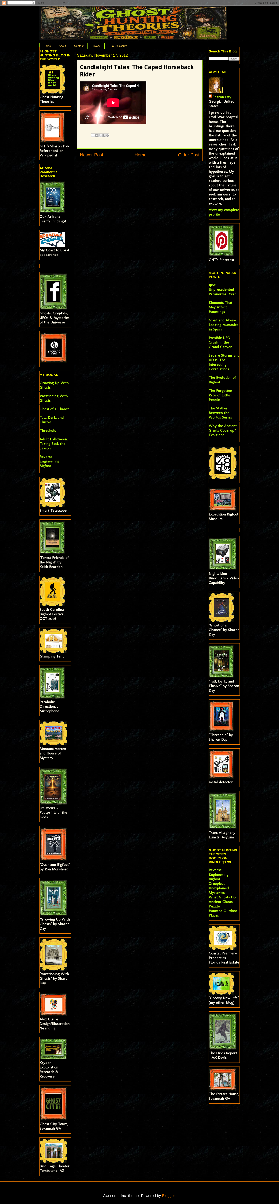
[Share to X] (100, 135)
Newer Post (91, 154)
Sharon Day (222, 96)
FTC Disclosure (118, 45)
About (62, 45)
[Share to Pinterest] (107, 135)
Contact (79, 45)
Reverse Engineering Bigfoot (49, 461)
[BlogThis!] (97, 135)
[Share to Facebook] (104, 135)
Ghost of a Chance (54, 409)
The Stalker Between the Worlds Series (220, 412)
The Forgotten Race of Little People (220, 395)
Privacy (96, 45)
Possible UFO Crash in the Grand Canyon (220, 342)
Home (47, 45)
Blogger (168, 1196)
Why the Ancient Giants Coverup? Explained (223, 430)
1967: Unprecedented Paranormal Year (222, 289)
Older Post (188, 154)
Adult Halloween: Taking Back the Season (54, 443)
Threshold (48, 430)
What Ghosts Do (222, 897)
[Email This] (93, 135)
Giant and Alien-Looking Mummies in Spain (223, 324)
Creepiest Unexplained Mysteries (219, 888)
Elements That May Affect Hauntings (220, 307)
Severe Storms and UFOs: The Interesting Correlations (224, 362)
